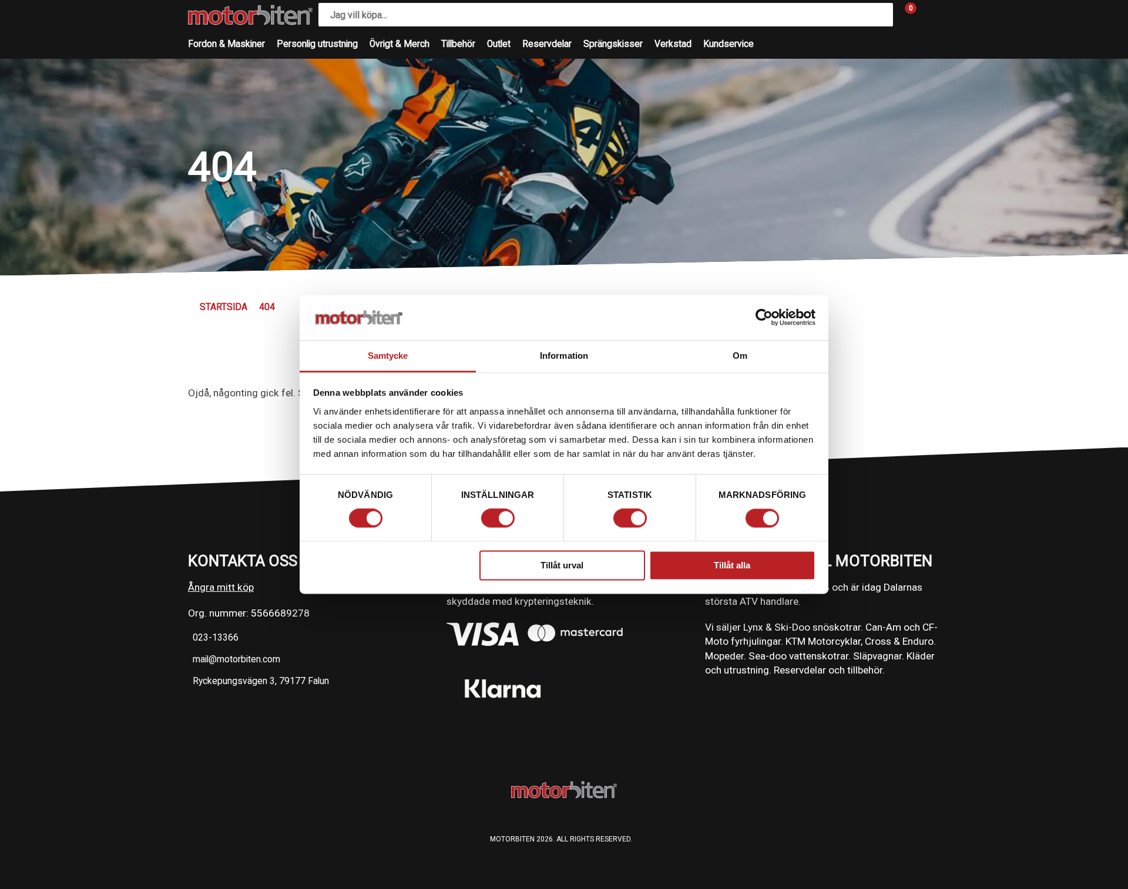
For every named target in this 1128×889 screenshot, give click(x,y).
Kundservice (728, 44)
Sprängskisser (613, 44)
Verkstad (672, 44)
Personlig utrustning (317, 44)
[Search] (881, 14)
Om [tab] (740, 356)
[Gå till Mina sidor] (928, 14)
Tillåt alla (732, 565)
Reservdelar (547, 44)
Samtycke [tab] (388, 356)
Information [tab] (564, 356)
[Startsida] (250, 15)
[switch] (498, 518)
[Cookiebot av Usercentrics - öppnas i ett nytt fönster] (764, 317)
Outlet (499, 44)
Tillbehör (458, 44)
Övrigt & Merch (399, 44)
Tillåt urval (561, 565)
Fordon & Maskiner (226, 44)
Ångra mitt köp (221, 587)
